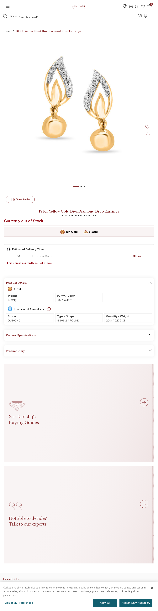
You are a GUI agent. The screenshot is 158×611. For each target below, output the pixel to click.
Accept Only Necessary (136, 602)
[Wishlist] (143, 6)
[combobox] (72, 16)
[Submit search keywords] (5, 16)
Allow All (105, 602)
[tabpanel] (79, 108)
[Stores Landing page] (131, 6)
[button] (150, 282)
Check (137, 256)
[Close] (152, 588)
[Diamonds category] (125, 6)
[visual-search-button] (140, 15)
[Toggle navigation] (9, 6)
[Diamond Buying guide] (49, 309)
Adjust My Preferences (19, 602)
